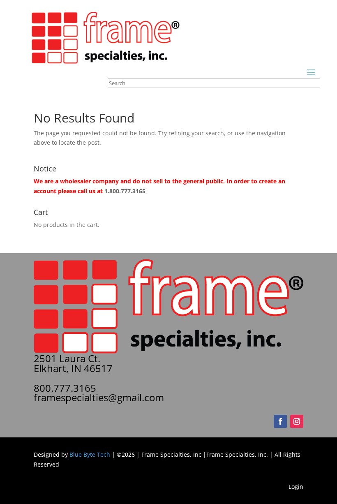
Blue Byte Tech (89, 454)
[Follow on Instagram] (296, 421)
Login (296, 486)
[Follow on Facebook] (280, 421)
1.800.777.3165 (124, 191)
